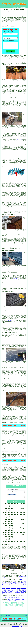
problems (15, 278)
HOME (12, 7)
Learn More (15, 626)
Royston (22, 592)
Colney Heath (17, 592)
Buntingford (19, 139)
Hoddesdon (4, 590)
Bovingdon (23, 582)
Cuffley (8, 588)
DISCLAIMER (24, 7)
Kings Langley (19, 591)
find (5, 466)
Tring (3, 591)
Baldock (9, 582)
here (20, 480)
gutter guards (9, 320)
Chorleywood (4, 589)
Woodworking (10, 599)
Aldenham (4, 593)
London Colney (11, 590)
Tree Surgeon (18, 599)
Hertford (24, 590)
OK (21, 626)
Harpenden (7, 591)
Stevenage (23, 588)
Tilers (23, 599)
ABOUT (18, 7)
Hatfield (24, 589)
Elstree (3, 584)
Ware (18, 589)
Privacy (25, 615)
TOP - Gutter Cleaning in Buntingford (10, 597)
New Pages (8, 615)
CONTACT (21, 7)
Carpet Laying (5, 600)
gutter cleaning (11, 477)
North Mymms (23, 583)
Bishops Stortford (21, 584)
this (6, 457)
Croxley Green (16, 582)
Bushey (14, 584)
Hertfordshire (19, 449)
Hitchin (18, 588)
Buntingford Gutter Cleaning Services (11, 482)
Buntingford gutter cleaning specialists (12, 429)
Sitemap (2, 615)
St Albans (9, 584)
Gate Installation (13, 600)
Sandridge (18, 590)
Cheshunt (17, 583)
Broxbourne (10, 592)
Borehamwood (13, 588)
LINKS (15, 7)
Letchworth (12, 591)
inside (24, 21)
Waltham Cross (10, 583)
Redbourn (4, 583)
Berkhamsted (12, 589)
